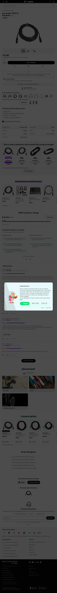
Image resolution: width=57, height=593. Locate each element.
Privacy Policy (48, 307)
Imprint (42, 307)
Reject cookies (35, 303)
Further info (44, 303)
